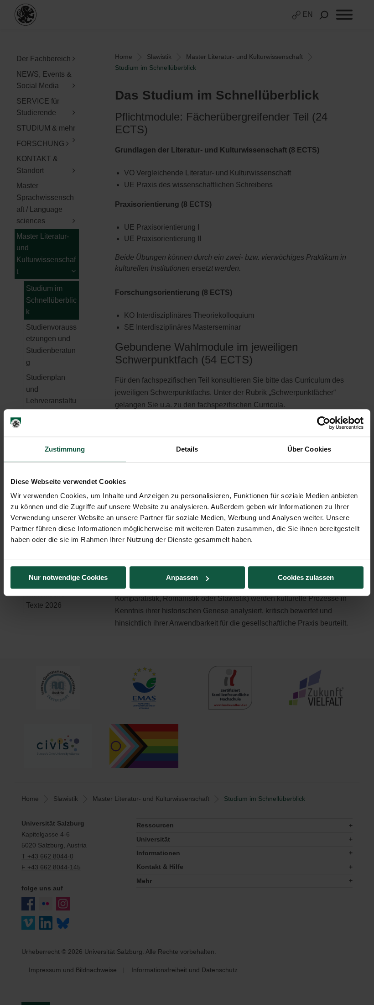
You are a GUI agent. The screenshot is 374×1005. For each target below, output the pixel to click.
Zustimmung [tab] (65, 449)
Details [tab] (187, 449)
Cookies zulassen (306, 577)
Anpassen (182, 577)
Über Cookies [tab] (309, 449)
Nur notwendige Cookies (68, 577)
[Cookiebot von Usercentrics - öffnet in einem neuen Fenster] (324, 423)
